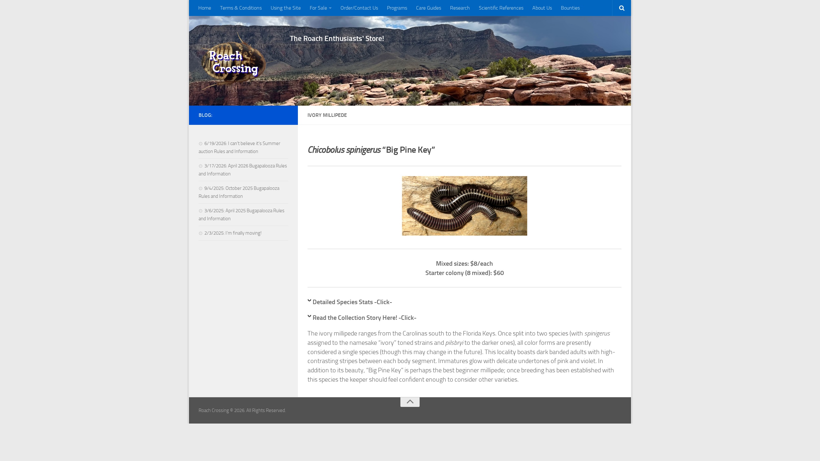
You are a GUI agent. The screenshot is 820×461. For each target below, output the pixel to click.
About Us (542, 8)
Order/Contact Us (359, 8)
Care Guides (428, 8)
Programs (397, 8)
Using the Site (286, 8)
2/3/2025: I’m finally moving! (233, 233)
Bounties (570, 8)
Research (460, 8)
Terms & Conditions (241, 8)
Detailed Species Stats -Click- (352, 302)
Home (204, 8)
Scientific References (501, 8)
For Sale (318, 8)
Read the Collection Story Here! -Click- (364, 317)
